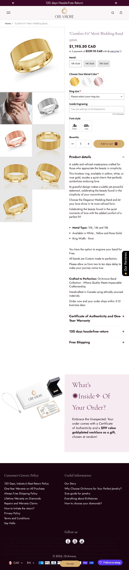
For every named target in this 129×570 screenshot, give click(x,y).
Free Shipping (79, 342)
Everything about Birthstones (81, 499)
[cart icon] (121, 13)
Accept (70, 563)
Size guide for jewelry (77, 493)
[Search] (113, 13)
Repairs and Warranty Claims (20, 503)
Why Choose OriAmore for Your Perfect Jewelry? (93, 489)
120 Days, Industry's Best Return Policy (26, 484)
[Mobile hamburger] (8, 12)
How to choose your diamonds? (83, 503)
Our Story (70, 484)
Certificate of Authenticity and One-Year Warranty (95, 318)
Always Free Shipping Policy (20, 493)
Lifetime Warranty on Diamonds (22, 499)
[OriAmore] (64, 12)
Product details (80, 157)
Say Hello (9, 523)
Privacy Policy (12, 513)
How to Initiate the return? (19, 508)
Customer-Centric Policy (21, 475)
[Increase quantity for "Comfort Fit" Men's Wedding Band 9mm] (88, 144)
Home (8, 23)
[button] (96, 51)
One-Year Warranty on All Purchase (24, 489)
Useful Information (77, 475)
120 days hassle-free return (89, 331)
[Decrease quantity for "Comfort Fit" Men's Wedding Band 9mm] (72, 144)
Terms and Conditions (16, 518)
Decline (53, 564)
